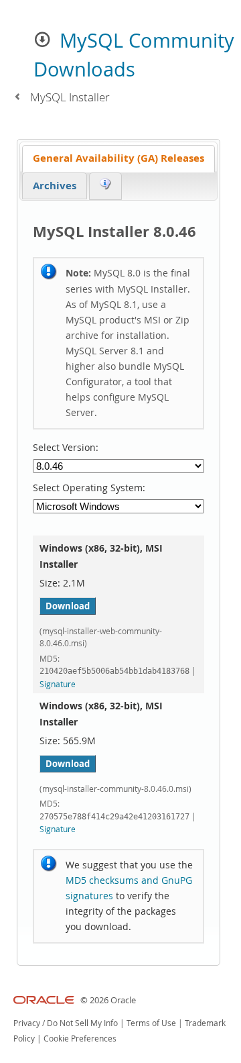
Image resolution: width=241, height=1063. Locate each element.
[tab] (118, 158)
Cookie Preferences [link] (80, 1038)
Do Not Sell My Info (82, 1023)
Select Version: (65, 448)
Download (68, 606)
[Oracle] (43, 1000)
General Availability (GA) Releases (118, 158)
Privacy (26, 1023)
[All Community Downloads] (17, 97)
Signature (57, 684)
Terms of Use (151, 1023)
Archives (54, 186)
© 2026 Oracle (108, 1000)
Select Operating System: (89, 488)
